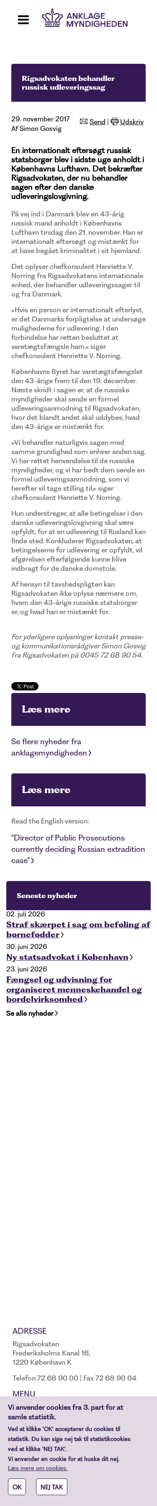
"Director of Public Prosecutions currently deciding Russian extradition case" (78, 849)
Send (98, 122)
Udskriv (132, 122)
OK (17, 1487)
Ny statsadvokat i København (67, 957)
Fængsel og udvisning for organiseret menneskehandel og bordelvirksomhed (74, 989)
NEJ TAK (52, 1487)
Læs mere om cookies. (37, 1468)
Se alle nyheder (30, 1013)
